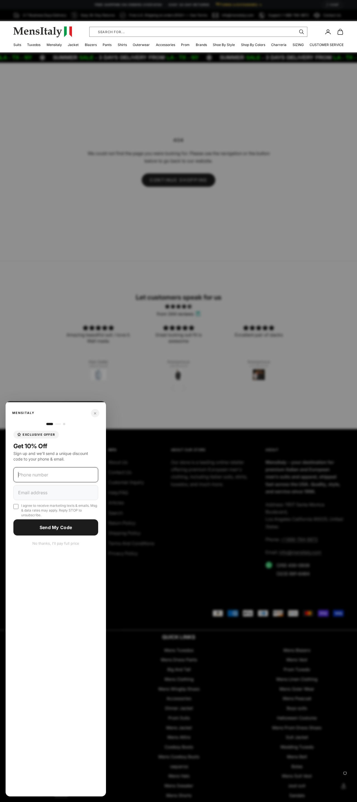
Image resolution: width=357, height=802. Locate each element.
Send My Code (56, 527)
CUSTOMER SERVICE (327, 45)
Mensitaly (54, 45)
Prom (185, 45)
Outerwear (141, 45)
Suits (17, 45)
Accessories (165, 45)
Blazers (91, 45)
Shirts (122, 45)
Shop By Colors (253, 45)
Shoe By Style (224, 45)
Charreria (278, 45)
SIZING (298, 45)
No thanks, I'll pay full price (55, 543)
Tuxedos (33, 45)
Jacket (73, 45)
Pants (107, 45)
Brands (201, 45)
